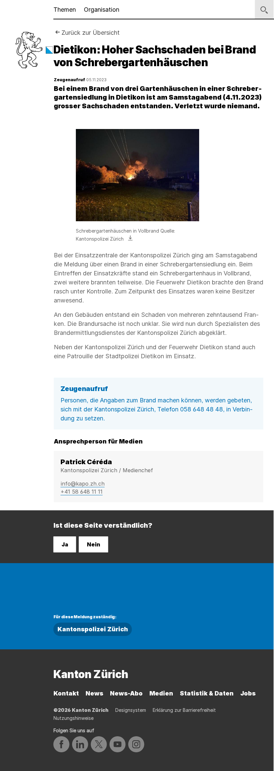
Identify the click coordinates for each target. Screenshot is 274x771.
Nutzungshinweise (73, 718)
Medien (161, 693)
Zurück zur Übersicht (90, 32)
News (94, 693)
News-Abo (126, 693)
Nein (93, 544)
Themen (64, 9)
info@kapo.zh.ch (82, 483)
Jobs (248, 693)
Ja (64, 544)
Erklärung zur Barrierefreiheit (184, 710)
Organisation (101, 9)
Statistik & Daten (207, 693)
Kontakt (66, 693)
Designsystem (130, 710)
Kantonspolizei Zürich (92, 629)
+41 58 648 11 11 (81, 491)
